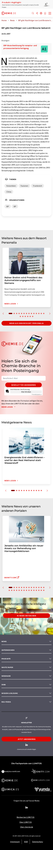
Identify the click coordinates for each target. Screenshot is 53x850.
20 (32, 316)
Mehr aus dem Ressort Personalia (26, 323)
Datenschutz (37, 841)
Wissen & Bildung (9, 693)
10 (34, 313)
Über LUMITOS (25, 822)
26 (36, 590)
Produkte (6, 659)
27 (38, 590)
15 (20, 316)
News (4, 641)
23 (29, 590)
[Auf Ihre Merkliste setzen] (45, 13)
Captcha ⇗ (37, 394)
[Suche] (33, 13)
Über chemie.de (26, 827)
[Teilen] (37, 13)
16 (22, 316)
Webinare (6, 676)
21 (24, 590)
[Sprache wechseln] (41, 13)
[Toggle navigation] (50, 13)
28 (41, 590)
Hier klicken (26, 392)
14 (43, 313)
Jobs (3, 685)
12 (38, 313)
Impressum (15, 841)
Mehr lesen (7, 407)
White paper (7, 667)
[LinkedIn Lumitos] (26, 807)
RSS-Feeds (6, 702)
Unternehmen (7, 650)
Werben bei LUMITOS (25, 817)
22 (26, 590)
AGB (26, 841)
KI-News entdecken (26, 615)
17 (25, 316)
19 (30, 316)
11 (36, 313)
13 (41, 313)
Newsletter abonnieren (23, 385)
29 (43, 590)
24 (31, 590)
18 (27, 316)
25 (34, 590)
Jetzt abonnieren (26, 739)
